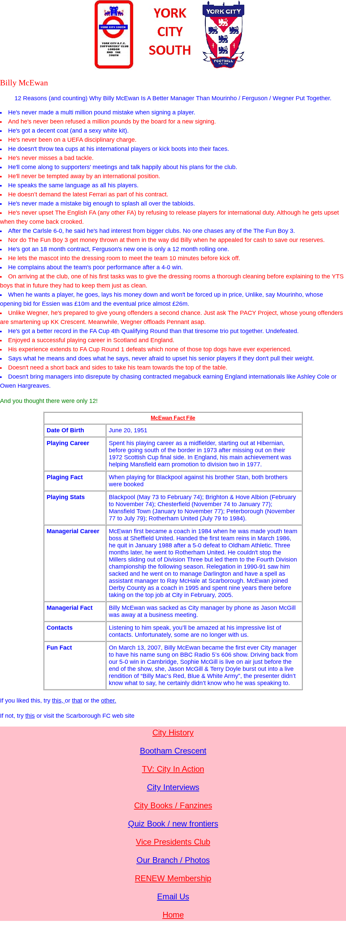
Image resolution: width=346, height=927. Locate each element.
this (30, 715)
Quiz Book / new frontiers (173, 823)
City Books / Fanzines (173, 805)
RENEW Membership (173, 878)
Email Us (173, 896)
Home (173, 914)
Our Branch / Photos (173, 860)
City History (173, 732)
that (77, 700)
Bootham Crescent (173, 750)
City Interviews (173, 787)
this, (58, 700)
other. (108, 700)
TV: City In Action (173, 768)
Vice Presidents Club (173, 841)
